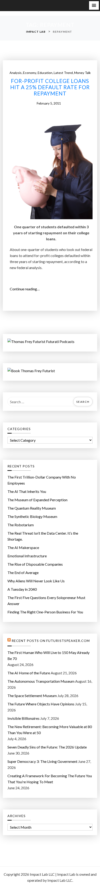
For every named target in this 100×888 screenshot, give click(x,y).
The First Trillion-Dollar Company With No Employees (41, 480)
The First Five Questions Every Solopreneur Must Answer (46, 600)
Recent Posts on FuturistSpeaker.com (51, 641)
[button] (94, 5)
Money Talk (82, 73)
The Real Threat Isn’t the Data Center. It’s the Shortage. (42, 536)
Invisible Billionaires (23, 718)
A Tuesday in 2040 (22, 589)
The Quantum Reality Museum (31, 508)
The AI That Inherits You (26, 491)
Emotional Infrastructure (27, 556)
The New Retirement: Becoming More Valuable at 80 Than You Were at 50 (49, 729)
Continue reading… (26, 289)
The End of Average (23, 572)
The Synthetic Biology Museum (32, 516)
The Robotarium (20, 525)
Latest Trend (63, 73)
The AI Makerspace (23, 547)
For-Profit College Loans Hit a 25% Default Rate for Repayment (50, 87)
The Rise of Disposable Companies (35, 564)
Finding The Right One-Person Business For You (45, 612)
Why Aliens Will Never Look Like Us (36, 581)
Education (45, 73)
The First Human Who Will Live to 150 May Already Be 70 (48, 655)
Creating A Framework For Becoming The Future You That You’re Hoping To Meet (49, 779)
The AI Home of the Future (28, 673)
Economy (29, 73)
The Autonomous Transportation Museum (40, 681)
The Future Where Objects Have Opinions (40, 704)
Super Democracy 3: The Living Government (42, 761)
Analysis (16, 73)
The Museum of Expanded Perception (37, 500)
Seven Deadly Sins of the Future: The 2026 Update (47, 747)
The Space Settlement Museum (32, 695)
